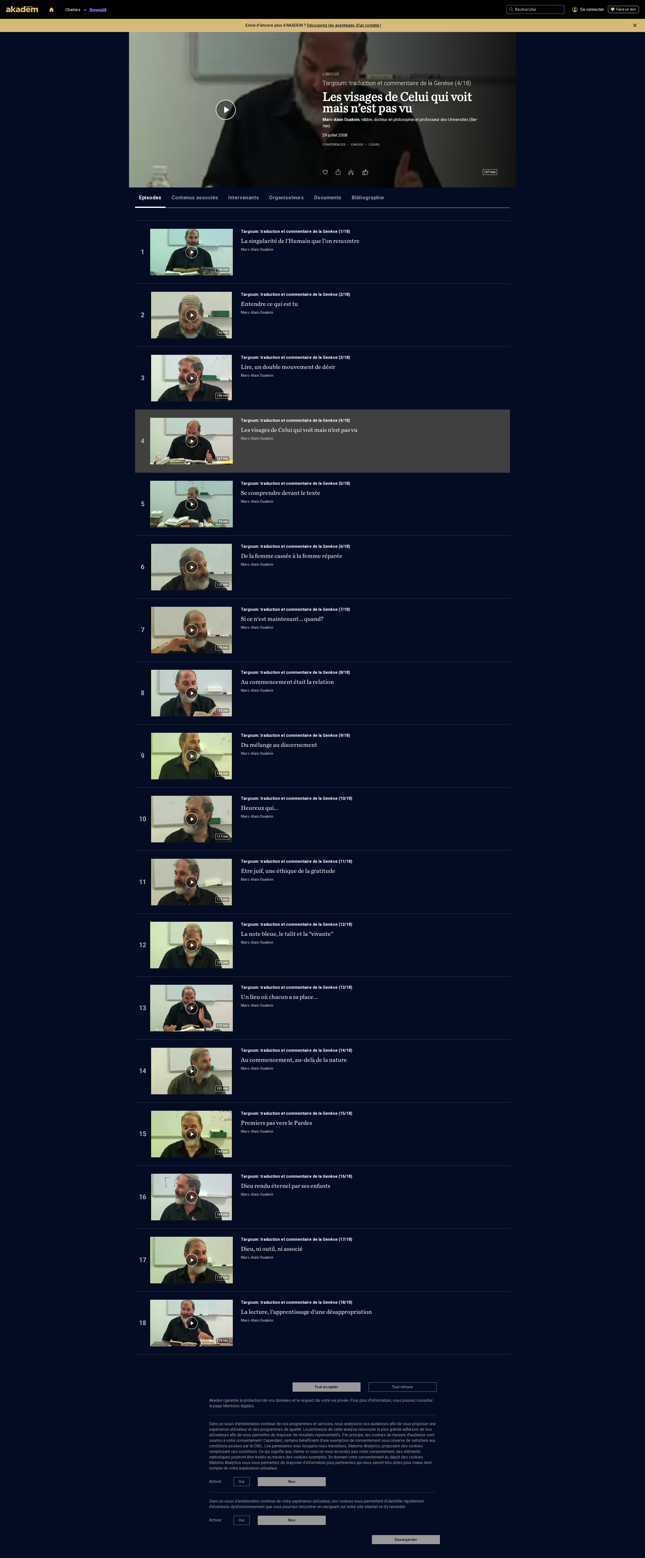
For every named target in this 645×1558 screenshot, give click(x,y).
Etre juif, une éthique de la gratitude (288, 870)
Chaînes (73, 9)
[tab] (150, 197)
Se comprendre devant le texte (280, 492)
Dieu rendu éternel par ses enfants (285, 1185)
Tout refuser (402, 1387)
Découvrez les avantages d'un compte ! (344, 25)
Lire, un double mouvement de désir (288, 366)
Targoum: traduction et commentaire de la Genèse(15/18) (296, 1113)
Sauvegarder (406, 1540)
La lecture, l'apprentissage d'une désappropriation (306, 1311)
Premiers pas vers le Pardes (276, 1122)
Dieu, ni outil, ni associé (272, 1248)
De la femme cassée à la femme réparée (291, 555)
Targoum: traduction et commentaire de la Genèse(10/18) (296, 798)
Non (291, 1482)
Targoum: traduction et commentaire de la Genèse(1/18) (295, 231)
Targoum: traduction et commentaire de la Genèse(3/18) (295, 357)
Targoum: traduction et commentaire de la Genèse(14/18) (296, 1050)
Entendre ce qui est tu (269, 303)
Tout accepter (326, 1387)
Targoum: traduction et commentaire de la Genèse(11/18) (296, 861)
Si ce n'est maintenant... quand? (282, 618)
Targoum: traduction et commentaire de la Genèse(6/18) (295, 546)
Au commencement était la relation (287, 681)
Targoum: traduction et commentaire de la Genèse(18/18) (296, 1302)
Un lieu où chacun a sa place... (279, 996)
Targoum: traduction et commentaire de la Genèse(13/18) (296, 987)
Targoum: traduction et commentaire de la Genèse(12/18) (296, 924)
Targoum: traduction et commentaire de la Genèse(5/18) (295, 483)
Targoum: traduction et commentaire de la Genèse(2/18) (295, 294)
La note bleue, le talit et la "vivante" (287, 933)
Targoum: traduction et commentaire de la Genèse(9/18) (295, 735)
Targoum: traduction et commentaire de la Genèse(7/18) (295, 609)
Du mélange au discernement (279, 744)
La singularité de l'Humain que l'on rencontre (300, 240)
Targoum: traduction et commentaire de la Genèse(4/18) (396, 83)
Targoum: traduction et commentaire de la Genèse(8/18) (295, 672)
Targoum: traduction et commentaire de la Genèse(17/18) (296, 1239)
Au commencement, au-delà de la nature (294, 1059)
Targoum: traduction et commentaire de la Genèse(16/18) (296, 1176)
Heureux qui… (259, 807)
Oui (241, 1482)
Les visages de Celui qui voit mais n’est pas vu (299, 429)
